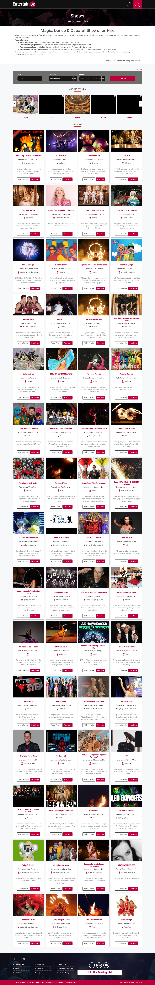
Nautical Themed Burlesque (94, 701)
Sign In (129, 6)
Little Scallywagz (126, 265)
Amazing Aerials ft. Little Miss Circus (28, 592)
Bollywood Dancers (94, 538)
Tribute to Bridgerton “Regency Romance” (94, 756)
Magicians (25, 54)
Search (122, 78)
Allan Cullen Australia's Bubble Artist (94, 592)
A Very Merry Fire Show (61, 920)
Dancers (40, 54)
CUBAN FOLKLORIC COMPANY (61, 428)
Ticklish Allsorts (61, 265)
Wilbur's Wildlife (28, 865)
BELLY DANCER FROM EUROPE (61, 374)
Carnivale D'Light (61, 483)
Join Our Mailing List (99, 972)
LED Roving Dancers (126, 810)
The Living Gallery (28, 210)
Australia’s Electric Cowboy (127, 210)
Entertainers (77, 21)
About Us (62, 965)
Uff (126, 756)
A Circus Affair (61, 156)
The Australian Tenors (126, 647)
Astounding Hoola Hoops (28, 647)
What (19, 74)
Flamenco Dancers (94, 374)
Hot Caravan (93, 810)
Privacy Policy (64, 973)
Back (140, 70)
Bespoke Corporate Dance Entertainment (94, 865)
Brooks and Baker (61, 592)
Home (69, 21)
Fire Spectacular (94, 156)
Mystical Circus (61, 647)
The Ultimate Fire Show (93, 319)
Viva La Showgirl (28, 265)
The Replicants (61, 756)
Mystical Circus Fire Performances (94, 265)
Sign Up (137, 6)
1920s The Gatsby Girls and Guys (61, 810)
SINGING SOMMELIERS (126, 865)
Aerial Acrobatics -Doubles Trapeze (94, 428)
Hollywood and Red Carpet (94, 210)
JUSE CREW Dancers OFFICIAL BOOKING (28, 811)
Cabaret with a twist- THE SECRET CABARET (126, 483)
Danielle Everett (126, 538)
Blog (38, 973)
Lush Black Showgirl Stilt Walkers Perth (126, 319)
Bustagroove (61, 701)
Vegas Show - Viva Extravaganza (94, 483)
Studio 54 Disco (126, 701)
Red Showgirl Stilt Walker (28, 483)
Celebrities (18, 973)
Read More (35, 179)
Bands (17, 969)
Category (52, 74)
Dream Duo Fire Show (127, 428)
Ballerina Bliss (28, 374)
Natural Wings (126, 920)
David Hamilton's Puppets (28, 428)
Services (40, 969)
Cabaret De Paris (28, 920)
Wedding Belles (28, 319)
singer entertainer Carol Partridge (61, 210)
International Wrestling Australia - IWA (93, 647)
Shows (86, 21)
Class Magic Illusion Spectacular (28, 156)
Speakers (40, 965)
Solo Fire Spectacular (94, 920)
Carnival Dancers (126, 374)
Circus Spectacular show (126, 592)
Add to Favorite (23, 179)
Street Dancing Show (61, 865)
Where (81, 74)
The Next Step (28, 701)
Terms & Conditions (66, 969)
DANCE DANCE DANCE (61, 538)
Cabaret (33, 54)
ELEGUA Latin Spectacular (28, 538)
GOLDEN (127, 156)
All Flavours (61, 319)
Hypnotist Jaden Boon (28, 756)
